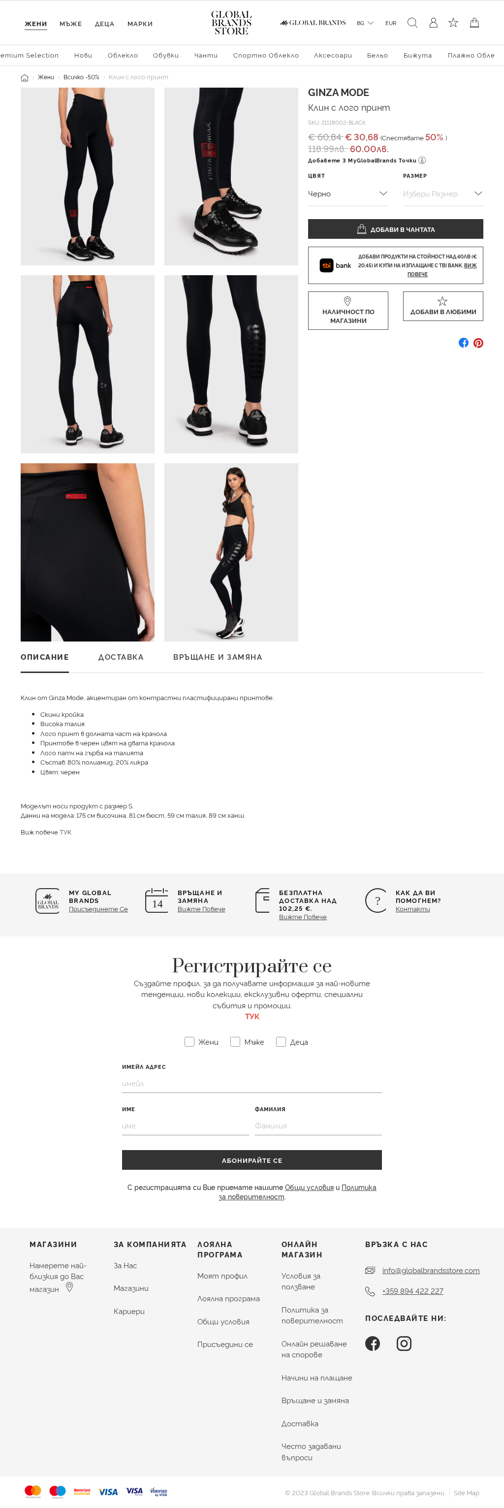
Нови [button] (83, 54)
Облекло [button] (123, 54)
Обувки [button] (166, 54)
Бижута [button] (418, 54)
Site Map (466, 1492)
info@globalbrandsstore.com (431, 1270)
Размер (415, 175)
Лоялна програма (228, 1298)
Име (128, 1109)
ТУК (65, 831)
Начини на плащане (317, 1377)
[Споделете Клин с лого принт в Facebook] (464, 346)
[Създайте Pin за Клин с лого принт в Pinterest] (478, 346)
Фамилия (270, 1109)
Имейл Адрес (144, 1066)
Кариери (129, 1311)
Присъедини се (225, 1344)
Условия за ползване (301, 1281)
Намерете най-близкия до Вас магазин (58, 1277)
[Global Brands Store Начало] (231, 21)
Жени (46, 76)
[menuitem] (83, 54)
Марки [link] (140, 23)
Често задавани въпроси (311, 1451)
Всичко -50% (81, 76)
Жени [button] (36, 23)
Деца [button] (105, 23)
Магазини (131, 1288)
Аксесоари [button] (333, 54)
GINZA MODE (338, 91)
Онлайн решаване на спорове (314, 1349)
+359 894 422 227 (412, 1290)
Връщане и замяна (315, 1400)
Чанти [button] (206, 54)
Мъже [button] (71, 23)
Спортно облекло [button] (266, 54)
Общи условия (309, 1186)
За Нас (125, 1265)
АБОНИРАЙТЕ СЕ (252, 1159)
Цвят (316, 175)
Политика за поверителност (312, 1315)
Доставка (300, 1423)
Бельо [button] (377, 54)
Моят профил (222, 1275)
